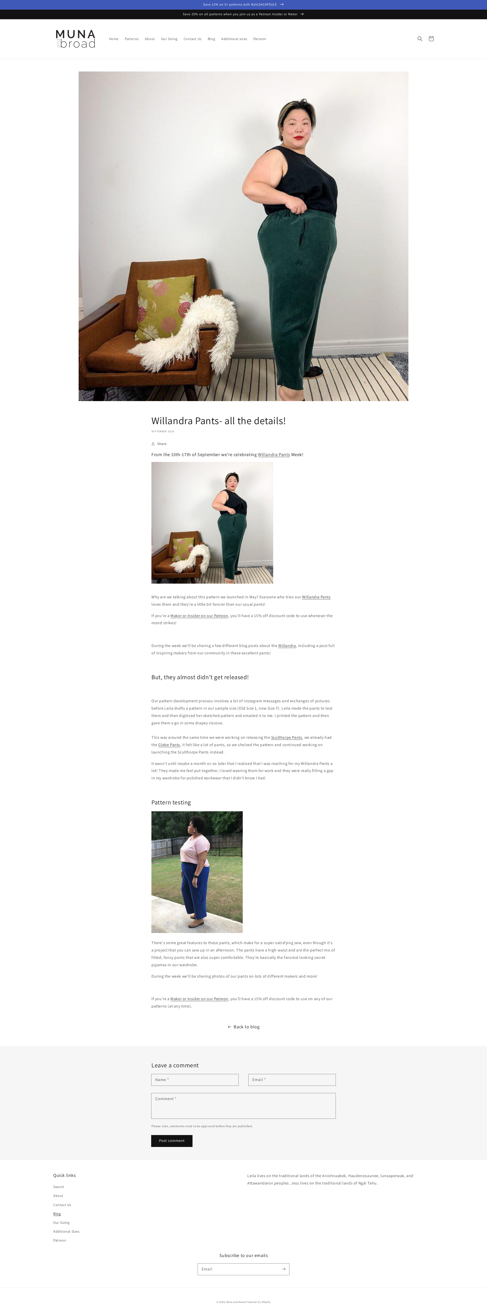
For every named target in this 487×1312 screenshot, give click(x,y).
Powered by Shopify (258, 1302)
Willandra (287, 645)
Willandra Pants (274, 454)
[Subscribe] (283, 1269)
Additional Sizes (66, 1231)
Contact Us (62, 1204)
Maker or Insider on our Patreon (199, 615)
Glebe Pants (169, 744)
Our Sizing (61, 1222)
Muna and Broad (236, 1302)
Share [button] (162, 443)
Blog (57, 1213)
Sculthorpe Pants (286, 737)
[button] (420, 38)
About (58, 1195)
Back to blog (246, 1027)
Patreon (59, 1240)
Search (58, 1186)
